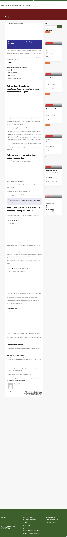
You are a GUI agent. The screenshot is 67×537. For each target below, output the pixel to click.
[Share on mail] (10, 391)
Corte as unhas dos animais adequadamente (16, 73)
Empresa (34, 4)
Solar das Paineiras (50, 200)
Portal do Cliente (52, 4)
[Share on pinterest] (12, 391)
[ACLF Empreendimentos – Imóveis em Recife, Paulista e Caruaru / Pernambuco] (15, 5)
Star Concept (49, 139)
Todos (37, 45)
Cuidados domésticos (23, 45)
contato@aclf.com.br (29, 528)
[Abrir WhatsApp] (62, 534)
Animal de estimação (30, 391)
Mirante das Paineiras (51, 77)
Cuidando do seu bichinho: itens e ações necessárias (17, 67)
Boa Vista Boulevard (51, 108)
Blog (46, 4)
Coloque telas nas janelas (12, 70)
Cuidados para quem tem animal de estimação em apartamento (33, 393)
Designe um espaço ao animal (13, 72)
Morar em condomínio (31, 45)
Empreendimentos (41, 4)
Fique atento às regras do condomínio (14, 78)
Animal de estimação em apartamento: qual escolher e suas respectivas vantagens (24, 65)
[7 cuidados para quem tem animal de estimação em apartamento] (24, 33)
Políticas (58, 4)
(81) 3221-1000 (27, 525)
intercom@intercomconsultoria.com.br (34, 533)
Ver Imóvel (53, 42)
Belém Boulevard (50, 46)
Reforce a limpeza (11, 80)
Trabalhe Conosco (36, 6)
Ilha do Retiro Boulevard (51, 170)
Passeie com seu (11, 75)
